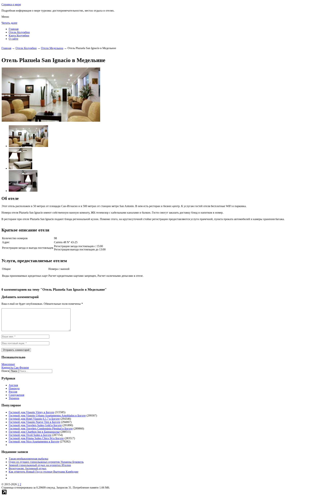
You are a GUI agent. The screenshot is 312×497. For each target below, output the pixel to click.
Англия (13, 385)
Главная (13, 29)
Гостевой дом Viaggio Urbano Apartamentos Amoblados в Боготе (47, 415)
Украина (14, 398)
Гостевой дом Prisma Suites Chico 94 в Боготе (36, 438)
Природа (14, 388)
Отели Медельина (52, 48)
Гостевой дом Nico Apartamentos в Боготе (34, 441)
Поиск (5, 370)
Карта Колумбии (19, 35)
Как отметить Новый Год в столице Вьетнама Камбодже (43, 471)
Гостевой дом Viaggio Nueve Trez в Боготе (34, 422)
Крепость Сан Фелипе (15, 367)
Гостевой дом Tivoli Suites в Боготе (30, 435)
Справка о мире (11, 4)
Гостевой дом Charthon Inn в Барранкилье (34, 431)
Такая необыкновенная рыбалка (28, 458)
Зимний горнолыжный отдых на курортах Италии (40, 465)
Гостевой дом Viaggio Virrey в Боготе (31, 412)
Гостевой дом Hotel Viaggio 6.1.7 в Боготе (34, 418)
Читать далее (9, 22)
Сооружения (16, 394)
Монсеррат (8, 364)
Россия (13, 391)
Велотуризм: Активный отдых (27, 468)
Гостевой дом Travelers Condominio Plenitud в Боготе (41, 428)
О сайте (13, 38)
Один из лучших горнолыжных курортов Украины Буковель (46, 461)
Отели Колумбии (19, 32)
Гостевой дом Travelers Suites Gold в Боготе (35, 425)
